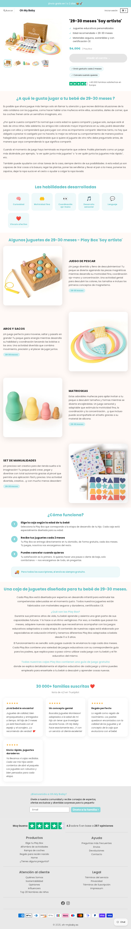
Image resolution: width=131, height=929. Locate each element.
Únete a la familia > (86, 810)
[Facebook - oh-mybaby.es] (63, 903)
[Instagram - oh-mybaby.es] (68, 903)
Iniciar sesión (111, 10)
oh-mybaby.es (70, 924)
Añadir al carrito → (98, 58)
